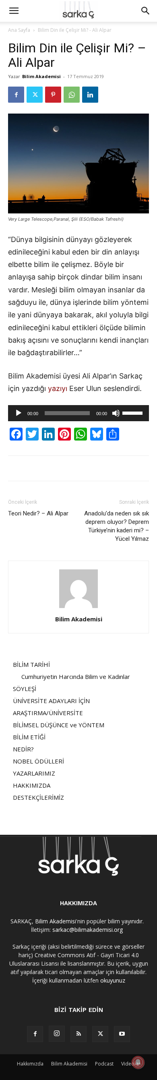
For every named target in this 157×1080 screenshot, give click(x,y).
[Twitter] (35, 95)
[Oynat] (18, 413)
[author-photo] (78, 607)
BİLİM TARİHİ (31, 664)
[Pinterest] (53, 95)
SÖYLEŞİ (24, 689)
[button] (14, 11)
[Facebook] (16, 95)
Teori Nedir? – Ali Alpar (38, 513)
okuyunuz (112, 980)
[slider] (133, 412)
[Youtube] (122, 1034)
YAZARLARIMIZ (34, 773)
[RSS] (78, 1034)
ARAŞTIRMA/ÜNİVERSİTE (48, 713)
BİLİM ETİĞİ (29, 737)
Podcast (104, 1063)
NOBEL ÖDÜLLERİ (38, 761)
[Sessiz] (116, 413)
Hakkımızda (30, 1063)
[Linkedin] (90, 95)
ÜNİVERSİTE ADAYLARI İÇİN (51, 701)
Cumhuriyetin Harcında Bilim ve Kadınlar (75, 676)
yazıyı (57, 388)
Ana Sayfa (19, 30)
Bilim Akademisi (41, 76)
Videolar (130, 1063)
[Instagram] (57, 1034)
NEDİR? (23, 749)
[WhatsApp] (72, 95)
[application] (78, 413)
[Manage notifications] (138, 1062)
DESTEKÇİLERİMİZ (38, 797)
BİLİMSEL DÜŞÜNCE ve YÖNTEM (58, 725)
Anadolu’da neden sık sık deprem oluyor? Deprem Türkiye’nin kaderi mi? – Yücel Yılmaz (116, 526)
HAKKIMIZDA (31, 785)
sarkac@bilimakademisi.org (87, 929)
